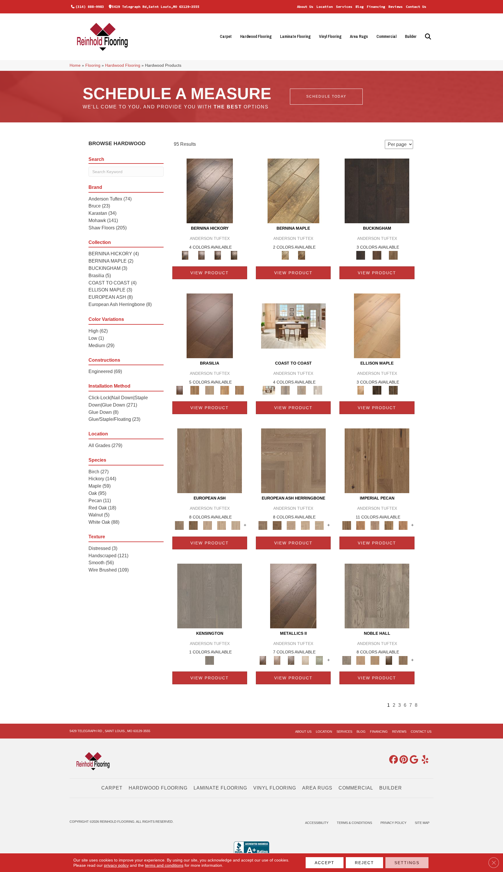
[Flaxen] (389, 525)
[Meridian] (393, 390)
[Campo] (209, 390)
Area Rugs (359, 36)
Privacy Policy (393, 822)
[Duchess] (375, 660)
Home (75, 65)
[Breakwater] (285, 390)
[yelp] (422, 760)
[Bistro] (207, 525)
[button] (427, 36)
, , (110, 731)
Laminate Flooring (295, 36)
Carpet (226, 36)
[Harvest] (403, 525)
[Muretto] (217, 255)
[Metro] (235, 525)
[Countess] (361, 660)
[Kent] (377, 190)
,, (155, 6)
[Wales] (377, 255)
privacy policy (116, 865)
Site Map (422, 822)
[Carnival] (221, 525)
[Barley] (361, 525)
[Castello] (301, 255)
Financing (376, 6)
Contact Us (416, 6)
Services (344, 6)
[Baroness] (377, 595)
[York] (393, 255)
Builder (411, 36)
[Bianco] (293, 190)
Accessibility (316, 822)
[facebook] (392, 760)
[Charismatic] (377, 326)
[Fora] (201, 255)
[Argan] (210, 326)
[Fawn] (375, 525)
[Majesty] (403, 660)
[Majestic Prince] (377, 390)
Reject (364, 862)
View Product (209, 272)
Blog (359, 6)
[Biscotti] (193, 525)
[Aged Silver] (293, 595)
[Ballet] (209, 460)
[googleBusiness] (412, 760)
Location (324, 6)
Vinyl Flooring (330, 36)
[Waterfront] (318, 390)
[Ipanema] (224, 390)
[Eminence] (389, 660)
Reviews (395, 6)
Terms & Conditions (354, 822)
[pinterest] (402, 760)
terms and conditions (164, 865)
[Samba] (239, 390)
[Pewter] (319, 660)
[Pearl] (305, 660)
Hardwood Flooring (256, 36)
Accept (324, 862)
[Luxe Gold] (277, 660)
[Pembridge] (209, 595)
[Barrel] (194, 390)
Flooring (92, 65)
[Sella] (234, 255)
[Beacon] (293, 326)
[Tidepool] (301, 390)
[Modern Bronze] (291, 660)
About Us (305, 6)
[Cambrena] (210, 190)
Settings (406, 862)
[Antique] (377, 460)
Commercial (386, 36)
